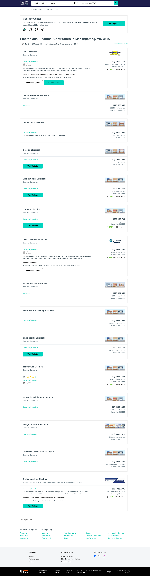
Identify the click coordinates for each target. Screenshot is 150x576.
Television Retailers (30, 482)
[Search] (116, 3)
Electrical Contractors (30, 55)
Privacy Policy (57, 571)
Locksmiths (24, 538)
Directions (26, 61)
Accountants (68, 535)
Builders (89, 533)
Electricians (24, 535)
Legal (109, 571)
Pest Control (46, 538)
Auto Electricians (70, 533)
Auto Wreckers (91, 538)
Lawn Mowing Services (116, 533)
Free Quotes (114, 24)
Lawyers (45, 533)
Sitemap (31, 562)
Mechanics (46, 535)
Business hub (66, 562)
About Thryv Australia (42, 571)
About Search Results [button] (121, 44)
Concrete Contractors (93, 535)
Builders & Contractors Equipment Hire (51, 482)
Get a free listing (67, 556)
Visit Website (53, 83)
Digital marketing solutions (70, 559)
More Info (34, 61)
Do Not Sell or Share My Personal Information (89, 571)
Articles (31, 556)
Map (26, 44)
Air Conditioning (113, 535)
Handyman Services (115, 538)
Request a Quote (33, 83)
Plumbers (23, 533)
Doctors (66, 538)
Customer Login (34, 559)
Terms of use (69, 571)
